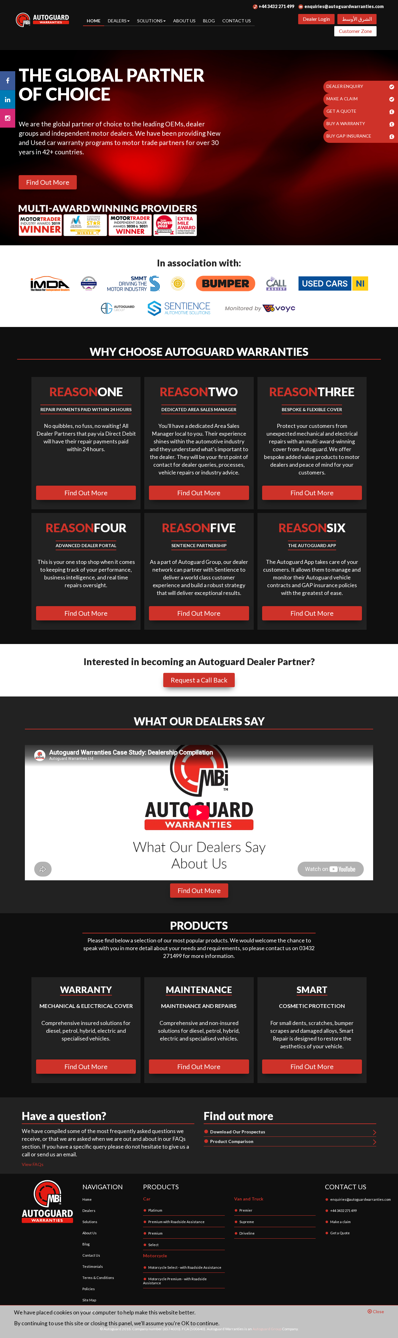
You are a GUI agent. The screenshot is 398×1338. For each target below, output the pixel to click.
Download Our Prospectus (237, 1131)
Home (93, 20)
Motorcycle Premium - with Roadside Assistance (175, 1281)
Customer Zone (355, 31)
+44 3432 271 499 (276, 6)
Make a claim (340, 1222)
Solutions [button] (150, 20)
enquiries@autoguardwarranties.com (343, 6)
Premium (155, 1233)
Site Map (89, 1300)
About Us (89, 1233)
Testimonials (92, 1266)
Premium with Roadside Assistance (176, 1222)
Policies (88, 1289)
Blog (209, 20)
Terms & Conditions (98, 1278)
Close (378, 1311)
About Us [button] (184, 20)
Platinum (155, 1210)
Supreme (246, 1222)
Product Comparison (231, 1141)
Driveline (247, 1233)
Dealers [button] (117, 20)
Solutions (89, 1222)
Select (153, 1245)
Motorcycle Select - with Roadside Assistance (184, 1267)
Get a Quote (340, 1233)
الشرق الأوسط (357, 19)
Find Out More (47, 182)
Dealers (88, 1211)
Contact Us (236, 20)
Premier (245, 1210)
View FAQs (33, 1164)
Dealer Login (316, 19)
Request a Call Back (199, 680)
